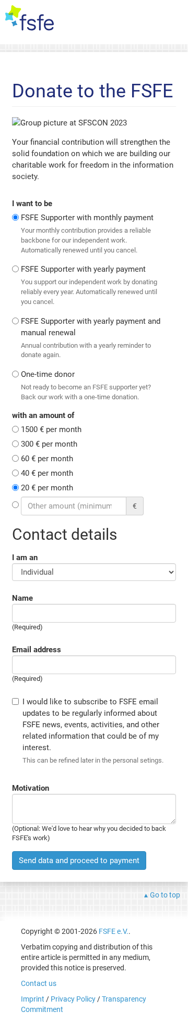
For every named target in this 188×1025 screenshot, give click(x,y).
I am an (25, 557)
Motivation (30, 788)
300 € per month (49, 444)
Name (22, 598)
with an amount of (43, 415)
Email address (36, 649)
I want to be (32, 203)
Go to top (165, 895)
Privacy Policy (73, 999)
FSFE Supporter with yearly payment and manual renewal (90, 338)
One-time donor (86, 385)
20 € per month (47, 487)
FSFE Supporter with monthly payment (87, 233)
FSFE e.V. (113, 931)
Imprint (32, 999)
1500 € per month (51, 429)
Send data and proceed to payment (79, 860)
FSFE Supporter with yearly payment (89, 284)
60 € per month (47, 458)
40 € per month (47, 473)
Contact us (38, 983)
